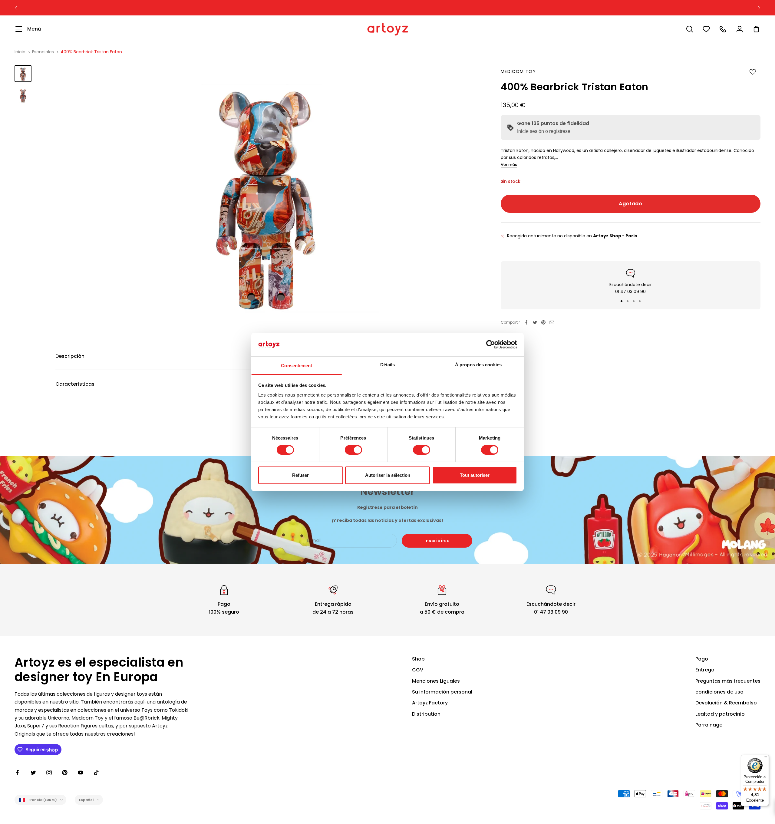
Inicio (20, 52)
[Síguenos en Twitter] (33, 773)
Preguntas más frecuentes (727, 680)
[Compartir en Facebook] (526, 322)
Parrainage (708, 724)
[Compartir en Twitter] (535, 322)
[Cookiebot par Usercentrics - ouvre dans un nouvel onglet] (490, 344)
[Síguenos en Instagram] (49, 773)
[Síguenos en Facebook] (18, 773)
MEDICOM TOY (518, 71)
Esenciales (43, 52)
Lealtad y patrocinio (720, 713)
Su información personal (442, 691)
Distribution (426, 713)
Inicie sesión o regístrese (543, 131)
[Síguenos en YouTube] (81, 773)
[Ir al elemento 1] (23, 73)
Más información (448, 8)
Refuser (300, 475)
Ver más (509, 165)
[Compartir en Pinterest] (543, 322)
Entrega (704, 669)
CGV (417, 669)
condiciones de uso (719, 691)
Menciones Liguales (436, 680)
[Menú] (765, 758)
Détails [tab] (387, 364)
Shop (418, 658)
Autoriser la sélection (387, 475)
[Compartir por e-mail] (551, 322)
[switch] (353, 450)
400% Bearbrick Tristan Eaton (91, 52)
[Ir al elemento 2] (23, 95)
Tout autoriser (475, 475)
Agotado (630, 203)
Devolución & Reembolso (726, 702)
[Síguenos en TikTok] (96, 773)
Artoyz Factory (430, 702)
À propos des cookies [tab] (478, 364)
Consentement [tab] (296, 365)
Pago (701, 658)
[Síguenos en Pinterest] (65, 773)
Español (86, 799)
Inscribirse (437, 541)
